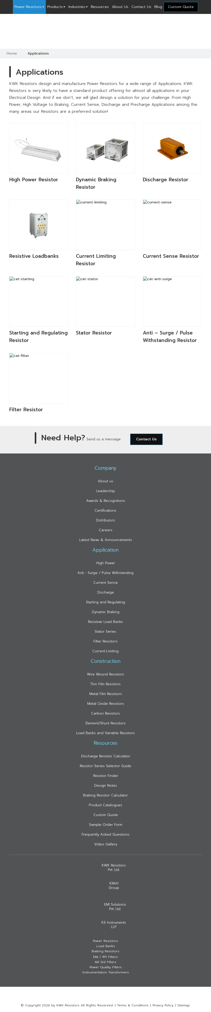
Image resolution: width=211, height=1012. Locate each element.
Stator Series (105, 631)
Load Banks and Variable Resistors (105, 733)
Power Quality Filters (106, 967)
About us (105, 481)
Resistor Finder (105, 776)
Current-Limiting (105, 651)
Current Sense (105, 582)
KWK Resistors (114, 867)
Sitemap (183, 1005)
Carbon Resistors (105, 713)
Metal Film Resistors (105, 694)
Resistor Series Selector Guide (105, 766)
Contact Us (141, 7)
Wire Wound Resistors (105, 674)
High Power (105, 563)
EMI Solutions (115, 906)
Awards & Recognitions (105, 501)
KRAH (114, 885)
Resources (100, 7)
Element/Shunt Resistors (105, 723)
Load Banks (105, 946)
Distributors (105, 520)
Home (12, 53)
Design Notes (105, 785)
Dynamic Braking (105, 612)
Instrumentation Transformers (105, 972)
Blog (158, 7)
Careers (105, 530)
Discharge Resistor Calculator (105, 756)
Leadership (105, 491)
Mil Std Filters (105, 962)
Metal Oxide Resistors (105, 703)
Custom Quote (105, 815)
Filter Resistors (105, 641)
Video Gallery (105, 844)
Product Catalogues (105, 805)
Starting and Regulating (105, 602)
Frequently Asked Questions (105, 834)
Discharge (105, 592)
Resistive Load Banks (105, 622)
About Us (120, 7)
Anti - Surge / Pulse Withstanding (105, 573)
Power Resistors (28, 7)
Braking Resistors (105, 951)
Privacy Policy (163, 1005)
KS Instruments (113, 924)
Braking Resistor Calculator (105, 795)
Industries (76, 7)
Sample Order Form (105, 824)
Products (55, 7)
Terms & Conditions (133, 1005)
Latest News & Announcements (105, 540)
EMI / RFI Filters (105, 957)
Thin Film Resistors (105, 684)
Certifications (105, 510)
